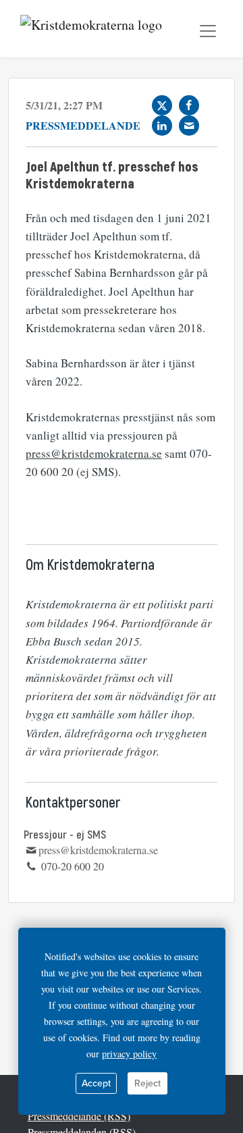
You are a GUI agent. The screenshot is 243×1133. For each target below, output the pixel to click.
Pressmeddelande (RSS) (79, 1116)
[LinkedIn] (162, 125)
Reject (147, 1083)
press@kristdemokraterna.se (94, 453)
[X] (162, 105)
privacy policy (129, 1053)
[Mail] (189, 125)
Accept (96, 1083)
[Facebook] (189, 105)
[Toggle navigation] (208, 31)
